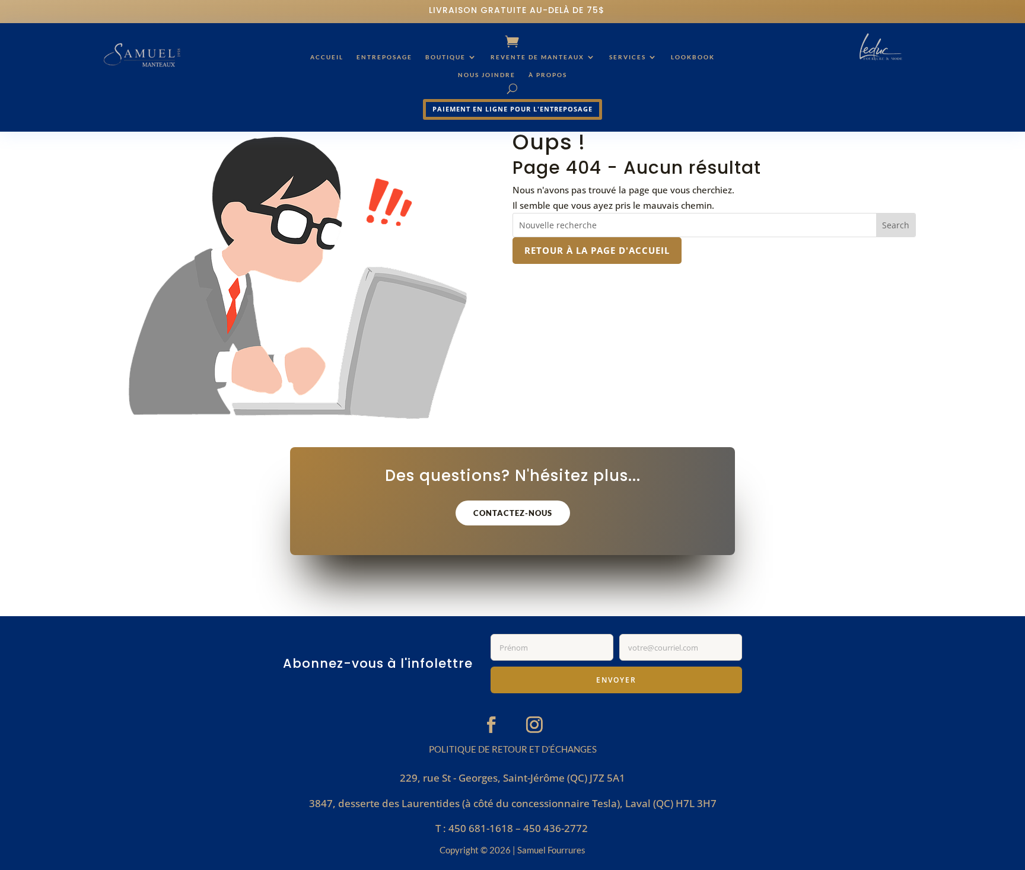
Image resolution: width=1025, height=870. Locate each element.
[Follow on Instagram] (534, 724)
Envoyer (616, 680)
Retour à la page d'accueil (597, 250)
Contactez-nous (512, 513)
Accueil (326, 56)
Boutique (445, 56)
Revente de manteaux (537, 56)
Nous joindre (486, 74)
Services (627, 56)
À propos (548, 74)
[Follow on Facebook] (491, 724)
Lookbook (693, 56)
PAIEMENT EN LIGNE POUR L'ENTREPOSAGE (512, 108)
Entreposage (384, 56)
